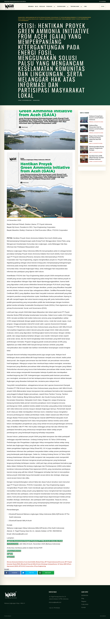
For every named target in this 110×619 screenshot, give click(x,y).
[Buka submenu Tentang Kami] (81, 6)
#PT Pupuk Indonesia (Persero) (54, 562)
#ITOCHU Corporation (26, 566)
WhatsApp (48, 572)
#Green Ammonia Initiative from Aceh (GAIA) (21, 562)
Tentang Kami (74, 6)
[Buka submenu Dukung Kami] (67, 6)
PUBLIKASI (49, 6)
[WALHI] (9, 6)
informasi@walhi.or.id (55, 602)
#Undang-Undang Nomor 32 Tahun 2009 (54, 564)
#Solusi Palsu (40, 562)
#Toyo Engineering (40, 566)
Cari (85, 6)
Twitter (31, 572)
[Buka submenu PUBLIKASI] (54, 6)
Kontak (83, 607)
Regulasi (42, 6)
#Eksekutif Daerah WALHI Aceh (31, 564)
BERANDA (31, 6)
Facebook (14, 572)
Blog (36, 6)
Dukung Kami (61, 6)
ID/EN (102, 6)
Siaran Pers (36, 100)
